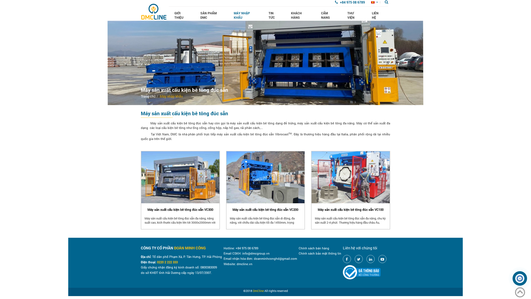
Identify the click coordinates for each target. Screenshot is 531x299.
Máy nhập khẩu (242, 15)
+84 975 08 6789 (352, 2)
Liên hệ (375, 15)
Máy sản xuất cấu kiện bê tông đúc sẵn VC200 (265, 209)
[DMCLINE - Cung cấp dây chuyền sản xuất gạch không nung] (154, 12)
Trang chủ (148, 96)
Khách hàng (296, 15)
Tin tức (272, 15)
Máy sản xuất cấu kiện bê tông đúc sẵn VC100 (351, 209)
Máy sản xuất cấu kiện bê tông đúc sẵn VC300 (180, 209)
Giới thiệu (178, 15)
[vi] (374, 2)
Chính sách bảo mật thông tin (320, 253)
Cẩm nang (325, 15)
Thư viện (350, 15)
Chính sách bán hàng (314, 248)
